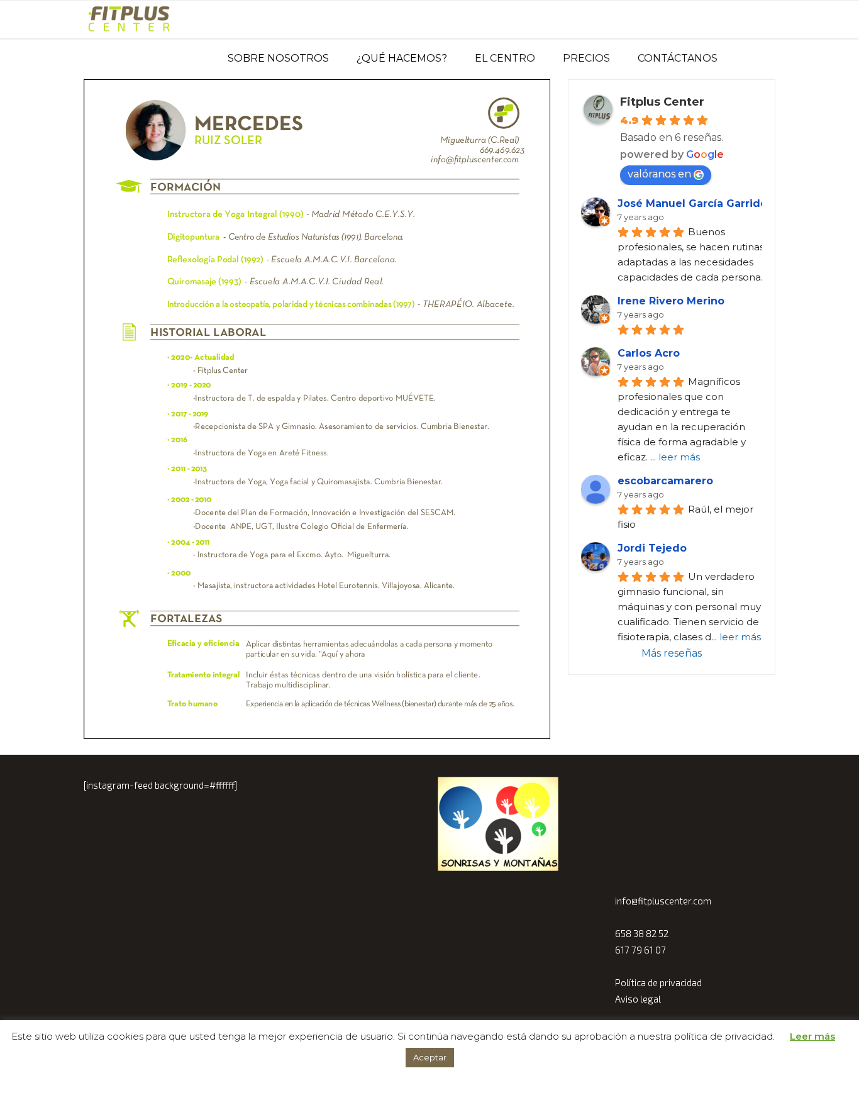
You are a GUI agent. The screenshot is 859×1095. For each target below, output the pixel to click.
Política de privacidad (658, 982)
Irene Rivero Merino (671, 301)
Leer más (812, 1036)
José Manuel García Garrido (692, 203)
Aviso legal (638, 998)
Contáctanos (678, 58)
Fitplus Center (662, 102)
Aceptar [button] (429, 1057)
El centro (505, 58)
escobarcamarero (665, 481)
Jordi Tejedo (652, 548)
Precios (586, 58)
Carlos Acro (649, 353)
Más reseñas (671, 653)
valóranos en (659, 174)
